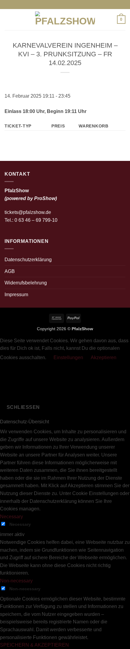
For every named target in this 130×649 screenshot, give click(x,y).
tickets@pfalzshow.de (28, 212)
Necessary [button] (11, 516)
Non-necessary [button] (16, 580)
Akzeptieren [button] (103, 357)
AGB (10, 271)
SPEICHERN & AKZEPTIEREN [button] (34, 644)
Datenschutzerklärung (28, 259)
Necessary (20, 524)
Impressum (16, 294)
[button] (8, 19)
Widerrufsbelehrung (26, 282)
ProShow (44, 198)
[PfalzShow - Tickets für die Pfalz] (65, 19)
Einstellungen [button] (68, 357)
